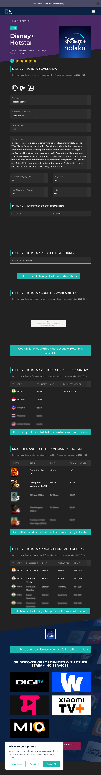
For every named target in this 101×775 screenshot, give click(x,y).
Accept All (51, 764)
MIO (29, 727)
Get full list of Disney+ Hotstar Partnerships (48, 276)
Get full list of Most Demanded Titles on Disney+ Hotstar (50, 532)
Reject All (34, 764)
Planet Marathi (29, 704)
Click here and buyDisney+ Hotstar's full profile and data (50, 649)
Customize (17, 764)
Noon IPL (71, 727)
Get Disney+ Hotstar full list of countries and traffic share (50, 432)
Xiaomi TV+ (71, 704)
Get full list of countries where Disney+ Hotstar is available (50, 351)
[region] (34, 756)
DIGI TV (29, 681)
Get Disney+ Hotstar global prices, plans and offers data (50, 611)
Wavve (71, 681)
